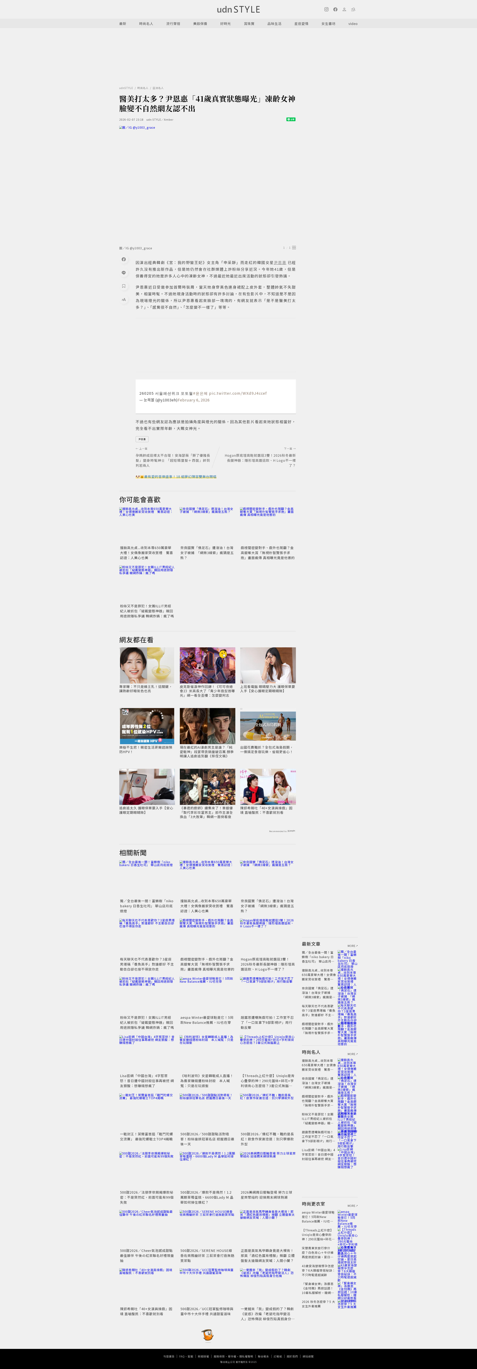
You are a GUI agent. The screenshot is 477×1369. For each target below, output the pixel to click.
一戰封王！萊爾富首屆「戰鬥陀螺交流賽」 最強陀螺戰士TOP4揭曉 (146, 1136)
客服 (190, 1356)
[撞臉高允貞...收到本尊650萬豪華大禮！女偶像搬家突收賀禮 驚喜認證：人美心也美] (147, 525)
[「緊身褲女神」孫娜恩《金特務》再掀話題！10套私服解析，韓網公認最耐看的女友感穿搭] (348, 1288)
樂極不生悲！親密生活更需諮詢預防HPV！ (145, 749)
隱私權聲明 (246, 1356)
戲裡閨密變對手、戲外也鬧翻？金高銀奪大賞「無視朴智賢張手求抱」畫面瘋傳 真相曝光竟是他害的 (268, 552)
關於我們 (292, 1356)
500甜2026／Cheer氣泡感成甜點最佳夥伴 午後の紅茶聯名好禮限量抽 (147, 1255)
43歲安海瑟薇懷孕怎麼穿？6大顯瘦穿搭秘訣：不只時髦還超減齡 (318, 1270)
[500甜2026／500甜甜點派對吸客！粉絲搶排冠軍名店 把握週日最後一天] (208, 1112)
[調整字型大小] (123, 299)
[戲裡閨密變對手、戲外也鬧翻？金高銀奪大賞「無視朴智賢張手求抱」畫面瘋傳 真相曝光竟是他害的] (268, 525)
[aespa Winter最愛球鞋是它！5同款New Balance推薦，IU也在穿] (208, 995)
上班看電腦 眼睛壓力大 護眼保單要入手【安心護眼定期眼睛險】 (267, 688)
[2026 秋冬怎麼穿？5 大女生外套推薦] (348, 1306)
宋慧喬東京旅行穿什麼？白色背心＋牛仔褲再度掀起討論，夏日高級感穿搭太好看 (318, 1255)
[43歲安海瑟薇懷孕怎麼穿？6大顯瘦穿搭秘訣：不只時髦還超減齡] (348, 1270)
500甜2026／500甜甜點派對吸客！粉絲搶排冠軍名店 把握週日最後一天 (207, 1138)
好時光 (225, 23)
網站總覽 (308, 1356)
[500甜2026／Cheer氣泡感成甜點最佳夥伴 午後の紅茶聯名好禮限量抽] (147, 1228)
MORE (352, 946)
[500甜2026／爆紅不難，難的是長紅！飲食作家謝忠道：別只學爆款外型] (268, 1112)
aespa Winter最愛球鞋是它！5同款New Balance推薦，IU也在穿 (206, 1020)
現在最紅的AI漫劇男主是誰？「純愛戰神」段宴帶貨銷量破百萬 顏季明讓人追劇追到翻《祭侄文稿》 (207, 751)
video (353, 23)
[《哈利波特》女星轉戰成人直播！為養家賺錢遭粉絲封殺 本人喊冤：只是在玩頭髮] (208, 1053)
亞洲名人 (158, 88)
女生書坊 (328, 23)
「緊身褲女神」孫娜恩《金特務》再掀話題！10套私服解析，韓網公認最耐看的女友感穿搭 (318, 1290)
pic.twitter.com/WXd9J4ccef (238, 393)
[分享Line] (123, 272)
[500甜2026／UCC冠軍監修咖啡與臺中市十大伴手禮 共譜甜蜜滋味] (208, 1287)
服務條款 (219, 1356)
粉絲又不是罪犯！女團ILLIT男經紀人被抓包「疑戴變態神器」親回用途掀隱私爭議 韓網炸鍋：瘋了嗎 (147, 610)
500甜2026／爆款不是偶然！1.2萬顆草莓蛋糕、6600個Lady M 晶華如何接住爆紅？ (206, 1197)
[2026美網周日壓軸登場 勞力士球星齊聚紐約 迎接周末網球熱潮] (268, 1170)
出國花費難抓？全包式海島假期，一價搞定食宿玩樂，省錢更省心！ (266, 749)
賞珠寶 (249, 23)
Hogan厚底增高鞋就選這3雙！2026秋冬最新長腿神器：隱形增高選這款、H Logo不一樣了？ (268, 964)
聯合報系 (263, 1356)
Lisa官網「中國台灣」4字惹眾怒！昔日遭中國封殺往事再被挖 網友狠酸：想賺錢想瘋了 (147, 1080)
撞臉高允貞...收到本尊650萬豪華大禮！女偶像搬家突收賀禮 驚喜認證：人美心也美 (146, 552)
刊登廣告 (169, 1356)
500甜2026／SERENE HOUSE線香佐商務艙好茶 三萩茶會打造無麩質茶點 (207, 1255)
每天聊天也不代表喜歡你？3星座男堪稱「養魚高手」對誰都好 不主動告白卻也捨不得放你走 (147, 964)
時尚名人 (146, 23)
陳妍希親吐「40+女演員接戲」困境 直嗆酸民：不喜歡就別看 (266, 810)
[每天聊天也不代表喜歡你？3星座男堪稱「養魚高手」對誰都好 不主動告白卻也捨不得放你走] (147, 937)
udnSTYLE (126, 88)
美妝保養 (200, 23)
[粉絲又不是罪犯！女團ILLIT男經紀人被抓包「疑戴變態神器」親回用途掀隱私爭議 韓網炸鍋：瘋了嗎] (147, 584)
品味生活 (274, 23)
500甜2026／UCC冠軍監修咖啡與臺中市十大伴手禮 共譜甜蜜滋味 (206, 1311)
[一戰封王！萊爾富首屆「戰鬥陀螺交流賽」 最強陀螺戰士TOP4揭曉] (147, 1112)
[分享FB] (123, 259)
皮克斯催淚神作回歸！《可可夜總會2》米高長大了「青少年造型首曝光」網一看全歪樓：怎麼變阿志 (207, 690)
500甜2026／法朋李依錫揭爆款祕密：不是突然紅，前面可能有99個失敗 (147, 1197)
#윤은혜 (200, 393)
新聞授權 (203, 1356)
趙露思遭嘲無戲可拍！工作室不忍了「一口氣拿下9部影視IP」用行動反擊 (267, 1022)
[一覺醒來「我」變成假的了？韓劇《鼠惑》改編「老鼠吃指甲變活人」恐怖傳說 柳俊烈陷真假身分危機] (268, 1287)
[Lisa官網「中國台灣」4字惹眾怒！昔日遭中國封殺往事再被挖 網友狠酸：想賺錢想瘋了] (147, 1053)
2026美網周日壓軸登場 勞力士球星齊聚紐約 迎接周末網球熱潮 (266, 1195)
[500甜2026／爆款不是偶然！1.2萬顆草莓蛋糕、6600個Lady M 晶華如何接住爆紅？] (208, 1170)
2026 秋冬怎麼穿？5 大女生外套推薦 (318, 1303)
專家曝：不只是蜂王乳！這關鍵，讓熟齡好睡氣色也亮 (145, 688)
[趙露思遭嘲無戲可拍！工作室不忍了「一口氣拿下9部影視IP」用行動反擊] (268, 995)
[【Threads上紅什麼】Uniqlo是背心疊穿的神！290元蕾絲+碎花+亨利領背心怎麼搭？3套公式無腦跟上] (268, 1053)
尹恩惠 (142, 439)
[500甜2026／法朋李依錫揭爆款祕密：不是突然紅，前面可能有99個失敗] (147, 1170)
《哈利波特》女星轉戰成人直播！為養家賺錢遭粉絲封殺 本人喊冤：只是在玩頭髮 (206, 1080)
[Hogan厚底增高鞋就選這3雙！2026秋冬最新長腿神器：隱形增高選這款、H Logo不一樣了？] (268, 937)
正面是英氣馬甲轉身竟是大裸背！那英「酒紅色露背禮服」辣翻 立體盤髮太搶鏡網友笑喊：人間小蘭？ (268, 1255)
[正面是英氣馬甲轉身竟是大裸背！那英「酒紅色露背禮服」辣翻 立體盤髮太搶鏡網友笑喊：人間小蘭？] (268, 1228)
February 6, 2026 (194, 400)
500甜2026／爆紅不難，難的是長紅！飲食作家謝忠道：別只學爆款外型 (267, 1138)
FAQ (182, 1356)
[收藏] (123, 286)
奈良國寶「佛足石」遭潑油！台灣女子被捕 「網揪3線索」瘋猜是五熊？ (207, 552)
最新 (122, 23)
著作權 (232, 1356)
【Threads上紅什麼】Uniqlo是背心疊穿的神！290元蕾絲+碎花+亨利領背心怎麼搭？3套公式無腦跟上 (268, 1083)
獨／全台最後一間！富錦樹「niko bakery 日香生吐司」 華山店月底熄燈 (146, 905)
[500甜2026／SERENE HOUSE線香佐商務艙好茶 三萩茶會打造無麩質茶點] (208, 1228)
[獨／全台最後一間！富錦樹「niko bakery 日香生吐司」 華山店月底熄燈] (147, 879)
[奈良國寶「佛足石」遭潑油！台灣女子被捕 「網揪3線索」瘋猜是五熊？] (208, 525)
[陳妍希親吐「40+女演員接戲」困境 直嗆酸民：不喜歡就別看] (147, 1287)
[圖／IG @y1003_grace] (207, 185)
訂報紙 (278, 1356)
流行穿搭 (173, 23)
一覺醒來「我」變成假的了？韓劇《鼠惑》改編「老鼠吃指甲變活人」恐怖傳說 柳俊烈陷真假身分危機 (268, 1316)
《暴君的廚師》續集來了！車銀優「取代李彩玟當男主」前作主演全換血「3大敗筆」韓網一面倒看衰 (206, 812)
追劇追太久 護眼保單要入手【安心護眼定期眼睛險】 (146, 810)
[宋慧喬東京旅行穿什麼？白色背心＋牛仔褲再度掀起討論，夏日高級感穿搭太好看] (348, 1252)
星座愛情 (301, 23)
